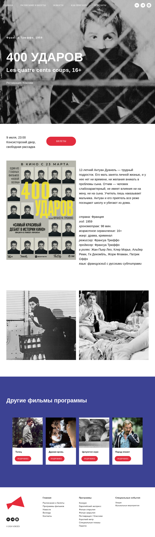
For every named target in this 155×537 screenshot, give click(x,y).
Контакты (100, 5)
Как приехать (79, 5)
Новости (58, 5)
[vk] (137, 5)
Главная (8, 5)
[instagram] (149, 5)
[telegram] (143, 5)
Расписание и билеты (33, 5)
